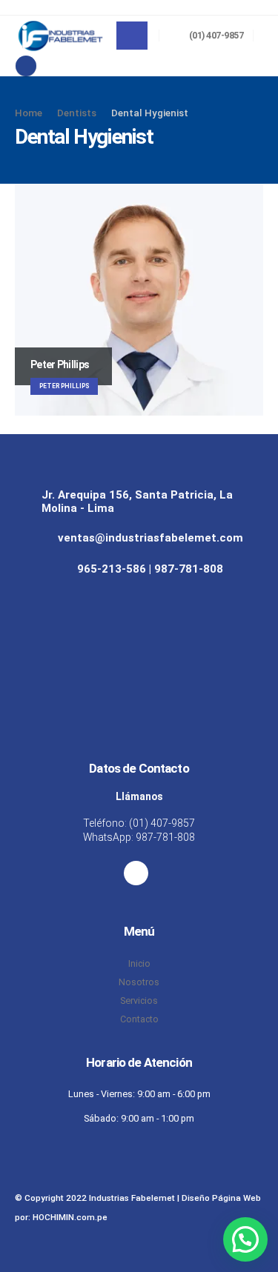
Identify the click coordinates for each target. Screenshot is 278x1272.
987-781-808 (165, 837)
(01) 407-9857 (162, 823)
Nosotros (139, 982)
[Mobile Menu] (132, 35)
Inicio (139, 963)
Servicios (139, 1000)
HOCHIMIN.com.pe (70, 1217)
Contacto (139, 1019)
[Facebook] (26, 66)
